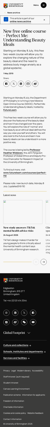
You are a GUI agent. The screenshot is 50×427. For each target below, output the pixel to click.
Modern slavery (24, 370)
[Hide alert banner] (44, 20)
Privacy (6, 370)
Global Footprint (14, 333)
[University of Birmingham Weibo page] (15, 322)
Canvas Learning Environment (16, 388)
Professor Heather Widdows (21, 151)
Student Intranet (10, 382)
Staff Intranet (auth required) (16, 376)
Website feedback (35, 413)
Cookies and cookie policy (14, 413)
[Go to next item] (44, 262)
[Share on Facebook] (6, 84)
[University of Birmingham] (13, 5)
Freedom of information (13, 401)
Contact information (12, 419)
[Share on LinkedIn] (21, 84)
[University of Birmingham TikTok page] (6, 322)
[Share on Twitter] (14, 84)
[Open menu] (44, 5)
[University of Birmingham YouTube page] (33, 322)
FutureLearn (10, 109)
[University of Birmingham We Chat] (24, 322)
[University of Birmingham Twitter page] (24, 313)
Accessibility (37, 370)
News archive (13, 12)
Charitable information (13, 407)
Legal (13, 370)
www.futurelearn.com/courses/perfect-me (24, 174)
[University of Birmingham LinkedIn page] (15, 313)
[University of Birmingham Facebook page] (33, 313)
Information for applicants (33, 395)
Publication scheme (12, 395)
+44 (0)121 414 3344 (17, 300)
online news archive (20, 21)
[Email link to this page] (28, 84)
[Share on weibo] (35, 84)
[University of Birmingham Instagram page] (6, 313)
